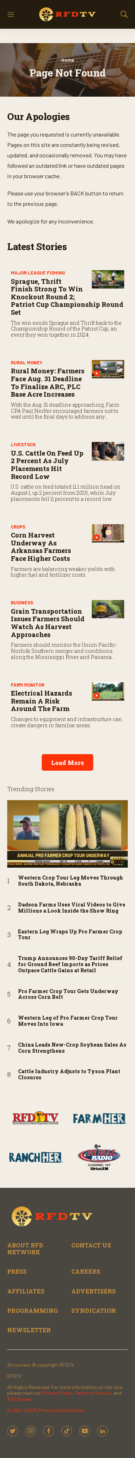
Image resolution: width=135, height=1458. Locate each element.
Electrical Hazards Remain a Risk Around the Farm (41, 701)
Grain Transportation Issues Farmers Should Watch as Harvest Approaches (48, 623)
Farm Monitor (27, 685)
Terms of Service (93, 1393)
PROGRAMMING (32, 1310)
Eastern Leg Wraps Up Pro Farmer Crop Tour (70, 935)
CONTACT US (91, 1245)
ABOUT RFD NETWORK (25, 1248)
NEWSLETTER (29, 1329)
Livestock (23, 444)
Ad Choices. (20, 1399)
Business (22, 602)
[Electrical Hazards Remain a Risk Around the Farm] (108, 691)
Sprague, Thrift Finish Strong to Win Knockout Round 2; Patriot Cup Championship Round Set (67, 297)
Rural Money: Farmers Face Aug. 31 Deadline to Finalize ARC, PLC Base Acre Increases (47, 382)
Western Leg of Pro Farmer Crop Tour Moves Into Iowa (68, 1021)
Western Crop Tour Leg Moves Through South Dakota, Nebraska (70, 881)
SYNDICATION (93, 1310)
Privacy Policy (57, 1393)
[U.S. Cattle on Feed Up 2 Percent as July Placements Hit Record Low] (108, 451)
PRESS (17, 1271)
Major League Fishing (38, 273)
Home (67, 60)
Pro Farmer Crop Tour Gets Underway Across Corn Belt (68, 994)
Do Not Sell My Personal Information (46, 1410)
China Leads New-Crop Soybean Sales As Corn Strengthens (72, 1048)
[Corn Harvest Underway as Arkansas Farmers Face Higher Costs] (108, 533)
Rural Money (26, 362)
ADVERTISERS (93, 1291)
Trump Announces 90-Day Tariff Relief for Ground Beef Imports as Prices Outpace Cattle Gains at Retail (70, 964)
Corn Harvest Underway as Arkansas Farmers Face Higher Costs (41, 547)
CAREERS (85, 1271)
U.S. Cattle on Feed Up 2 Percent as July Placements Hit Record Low (47, 465)
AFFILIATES (25, 1291)
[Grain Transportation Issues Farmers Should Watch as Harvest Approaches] (108, 609)
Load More (67, 762)
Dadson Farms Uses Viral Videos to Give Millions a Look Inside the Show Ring (71, 908)
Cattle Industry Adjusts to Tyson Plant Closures (69, 1075)
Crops (18, 527)
